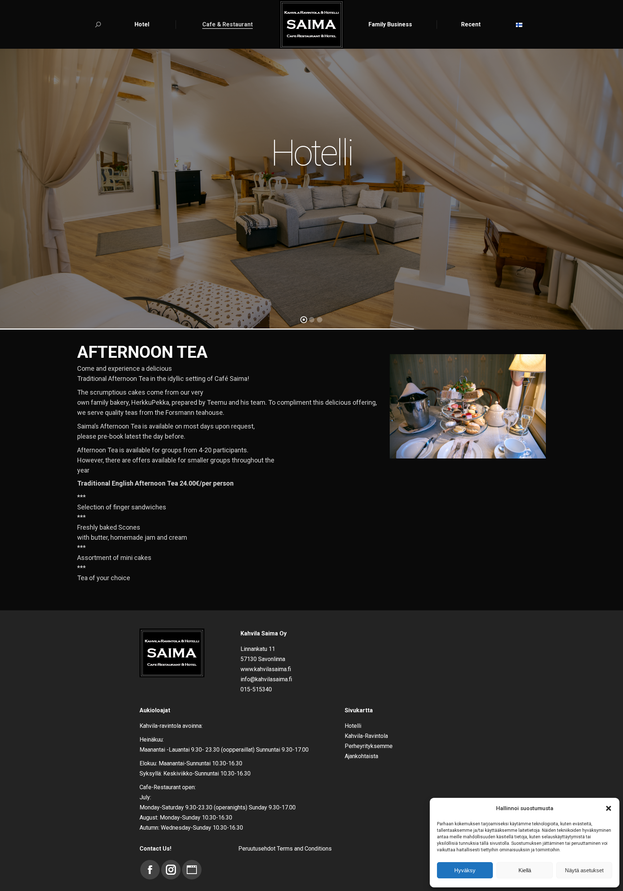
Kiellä (524, 870)
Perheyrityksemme (369, 746)
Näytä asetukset (584, 870)
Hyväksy (465, 870)
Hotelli (353, 725)
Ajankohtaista (361, 756)
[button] (608, 808)
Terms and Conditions (304, 848)
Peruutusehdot (256, 848)
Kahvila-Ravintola (366, 736)
